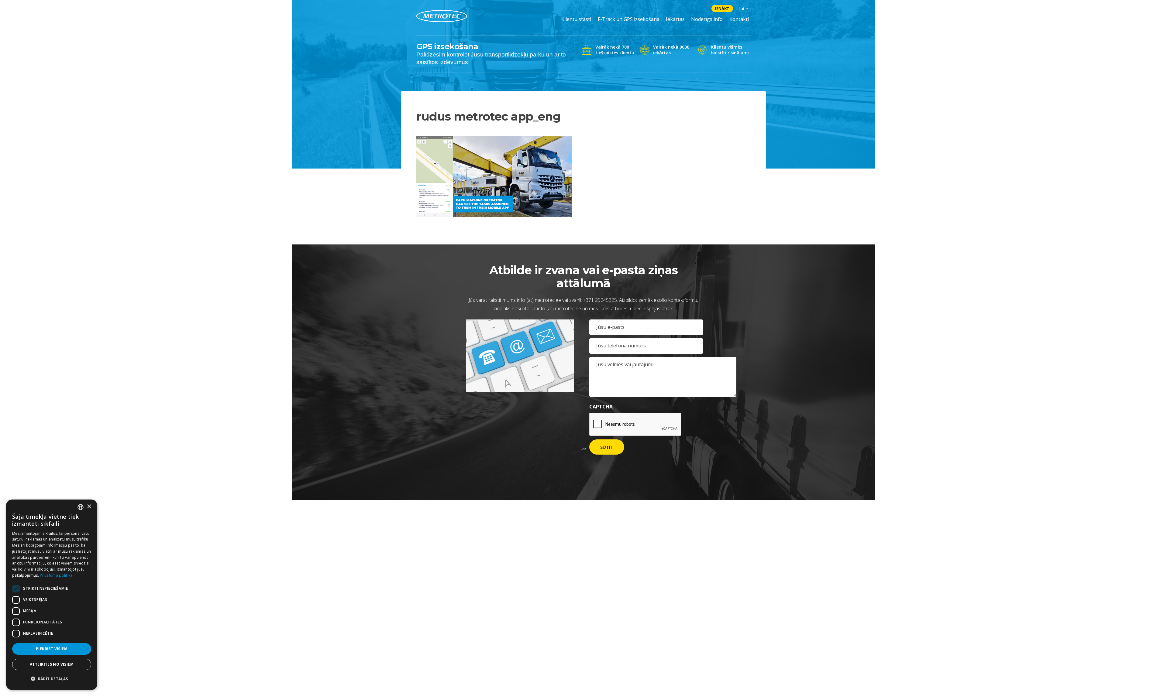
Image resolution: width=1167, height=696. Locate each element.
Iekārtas (675, 19)
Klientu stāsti (576, 19)
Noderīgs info (707, 19)
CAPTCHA (601, 406)
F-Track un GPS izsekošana (628, 19)
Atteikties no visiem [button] (52, 664)
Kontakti (739, 19)
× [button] (89, 506)
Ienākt (722, 8)
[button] (51, 679)
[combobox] (80, 507)
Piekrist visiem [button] (51, 648)
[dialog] (51, 595)
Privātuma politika (56, 575)
